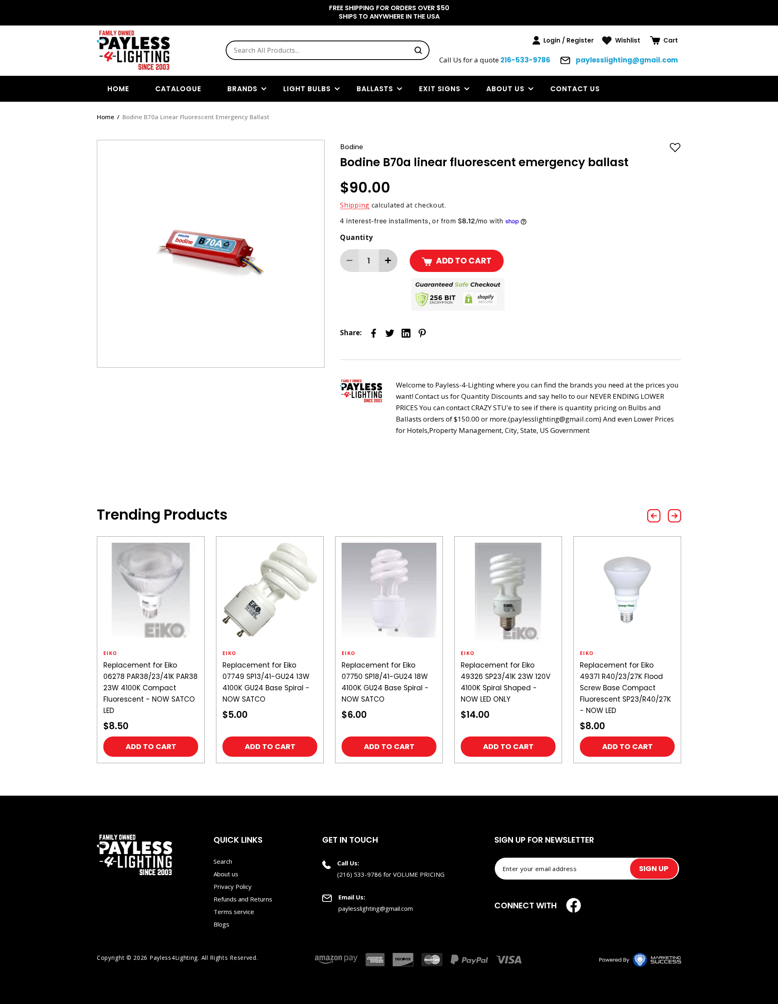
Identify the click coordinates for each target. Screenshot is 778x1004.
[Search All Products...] (418, 50)
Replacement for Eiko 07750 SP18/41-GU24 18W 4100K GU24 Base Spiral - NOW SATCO (385, 682)
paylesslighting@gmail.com (626, 60)
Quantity (356, 237)
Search (223, 861)
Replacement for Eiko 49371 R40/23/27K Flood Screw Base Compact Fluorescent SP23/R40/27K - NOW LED (625, 687)
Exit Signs (439, 89)
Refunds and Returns (243, 899)
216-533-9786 (525, 60)
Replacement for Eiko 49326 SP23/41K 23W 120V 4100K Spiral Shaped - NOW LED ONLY (505, 682)
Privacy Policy (233, 886)
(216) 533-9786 (359, 874)
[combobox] (328, 50)
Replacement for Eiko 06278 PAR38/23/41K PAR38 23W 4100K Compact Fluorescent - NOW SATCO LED (150, 687)
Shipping (355, 205)
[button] (664, 40)
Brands (242, 89)
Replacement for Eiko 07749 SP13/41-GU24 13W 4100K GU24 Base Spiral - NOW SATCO (266, 682)
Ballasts (375, 89)
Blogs (221, 924)
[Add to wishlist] (675, 147)
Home (105, 117)
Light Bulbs (307, 89)
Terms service (234, 912)
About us (505, 89)
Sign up (654, 868)
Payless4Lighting (174, 957)
